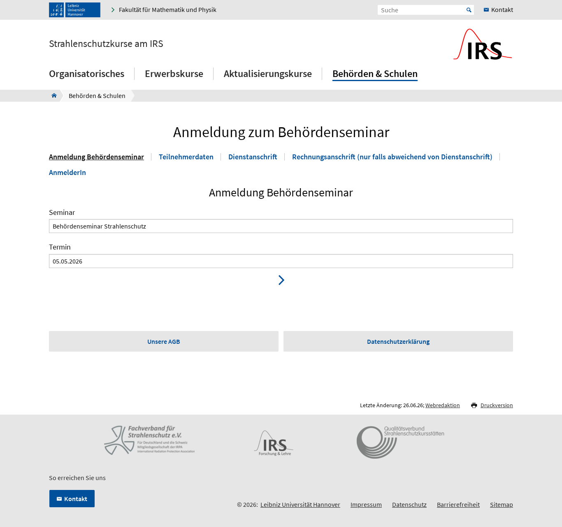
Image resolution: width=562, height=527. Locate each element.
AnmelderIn (67, 172)
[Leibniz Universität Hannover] (74, 9)
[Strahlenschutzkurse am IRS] (51, 95)
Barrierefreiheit (458, 504)
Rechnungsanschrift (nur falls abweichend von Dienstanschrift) (392, 157)
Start (469, 10)
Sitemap (501, 504)
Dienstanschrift (252, 157)
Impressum (366, 504)
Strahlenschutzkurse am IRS (106, 44)
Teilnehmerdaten (186, 157)
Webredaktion (442, 405)
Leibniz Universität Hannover (300, 504)
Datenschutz (409, 504)
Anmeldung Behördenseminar (96, 157)
